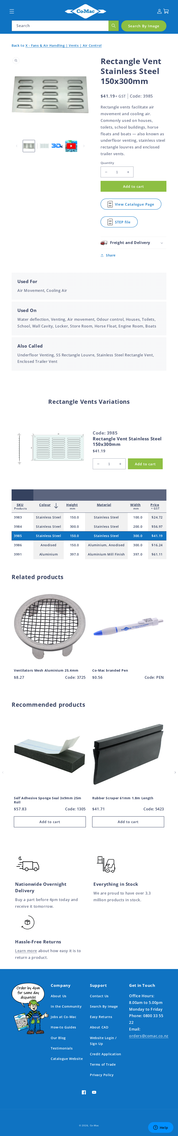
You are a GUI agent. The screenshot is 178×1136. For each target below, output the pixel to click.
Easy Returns (101, 1017)
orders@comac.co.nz (148, 1035)
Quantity (107, 163)
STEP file (126, 223)
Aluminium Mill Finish (106, 554)
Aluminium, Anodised (106, 545)
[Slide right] (84, 146)
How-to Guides (63, 1027)
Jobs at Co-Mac (63, 1017)
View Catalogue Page (134, 206)
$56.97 (157, 526)
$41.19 (157, 536)
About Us (59, 996)
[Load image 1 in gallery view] (29, 146)
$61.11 (157, 554)
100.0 (137, 517)
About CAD (99, 1027)
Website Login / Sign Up (103, 1041)
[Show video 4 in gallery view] (71, 146)
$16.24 (157, 545)
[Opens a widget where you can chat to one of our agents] (160, 1128)
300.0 (74, 526)
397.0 (74, 554)
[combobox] (65, 26)
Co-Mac (94, 1125)
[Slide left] (17, 146)
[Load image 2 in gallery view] (43, 146)
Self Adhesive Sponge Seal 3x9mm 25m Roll (47, 800)
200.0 (137, 526)
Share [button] (111, 255)
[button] (12, 11)
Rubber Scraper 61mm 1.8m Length (122, 798)
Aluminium (48, 554)
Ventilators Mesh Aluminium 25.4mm (46, 670)
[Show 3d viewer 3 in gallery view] (57, 146)
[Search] (113, 26)
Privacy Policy (102, 1075)
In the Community (66, 1006)
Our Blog (58, 1038)
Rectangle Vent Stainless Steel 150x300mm (127, 441)
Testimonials (62, 1048)
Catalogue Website (67, 1058)
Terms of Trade (103, 1064)
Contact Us (99, 996)
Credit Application (105, 1054)
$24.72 (157, 517)
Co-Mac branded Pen (110, 670)
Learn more (26, 950)
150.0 (74, 517)
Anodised (49, 545)
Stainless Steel (48, 517)
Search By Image (104, 1006)
